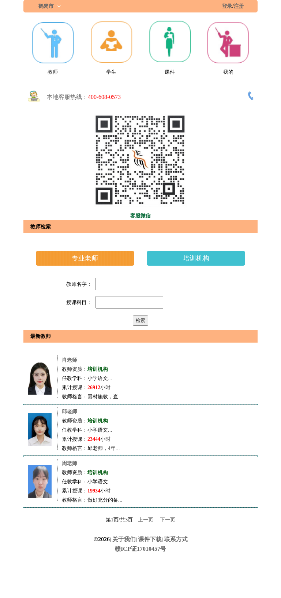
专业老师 (85, 258)
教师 (53, 72)
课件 (170, 72)
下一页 (167, 520)
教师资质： (85, 369)
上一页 (145, 520)
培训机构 (196, 258)
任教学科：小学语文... (87, 378)
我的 (228, 72)
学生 (111, 72)
